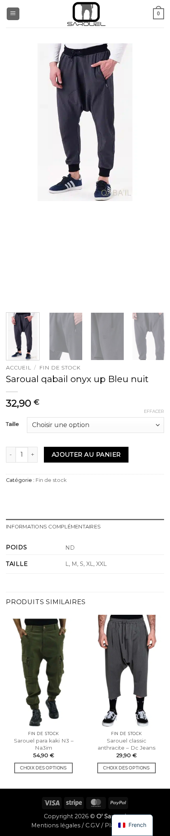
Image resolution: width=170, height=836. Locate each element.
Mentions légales (55, 825)
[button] (13, 14)
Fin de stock (59, 367)
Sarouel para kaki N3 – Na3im (44, 744)
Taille (12, 424)
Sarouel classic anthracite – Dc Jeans (126, 744)
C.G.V (92, 825)
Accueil (18, 367)
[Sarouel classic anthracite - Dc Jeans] (126, 671)
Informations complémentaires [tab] (53, 527)
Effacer (154, 411)
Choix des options (43, 768)
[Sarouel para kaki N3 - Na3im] (43, 671)
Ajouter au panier (86, 454)
